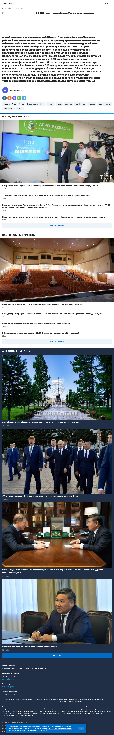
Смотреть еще (57, 655)
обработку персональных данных (59, 728)
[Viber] (14, 98)
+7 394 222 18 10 (8, 676)
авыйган (20, 108)
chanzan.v (50, 104)
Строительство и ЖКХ (35, 104)
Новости (6, 104)
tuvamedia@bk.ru (8, 679)
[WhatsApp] (19, 98)
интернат (91, 104)
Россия (21, 104)
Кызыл (59, 104)
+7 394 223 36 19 (8, 695)
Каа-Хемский (80, 104)
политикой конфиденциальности (34, 730)
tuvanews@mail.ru (9, 687)
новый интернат (104, 104)
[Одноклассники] (9, 98)
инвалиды (68, 104)
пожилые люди (8, 108)
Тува (14, 104)
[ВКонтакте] (4, 98)
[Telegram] (24, 98)
